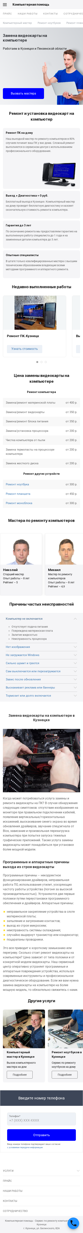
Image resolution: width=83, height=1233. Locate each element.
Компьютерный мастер (17, 22)
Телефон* (14, 1116)
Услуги (8, 1170)
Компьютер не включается (24, 618)
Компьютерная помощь (31, 4)
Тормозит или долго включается (28, 695)
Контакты (50, 13)
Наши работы (27, 13)
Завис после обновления (23, 679)
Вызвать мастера (23, 93)
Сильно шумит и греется (22, 663)
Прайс (7, 13)
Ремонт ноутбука (17, 484)
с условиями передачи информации (25, 1147)
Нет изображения (18, 647)
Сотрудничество (15, 1211)
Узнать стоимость (24, 349)
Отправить (41, 1135)
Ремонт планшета (18, 494)
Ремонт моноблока (19, 503)
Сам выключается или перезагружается (33, 671)
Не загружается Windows (22, 655)
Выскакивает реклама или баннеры (30, 687)
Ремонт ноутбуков (49, 22)
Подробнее (20, 1074)
